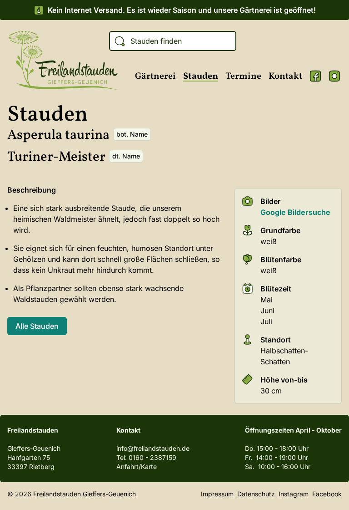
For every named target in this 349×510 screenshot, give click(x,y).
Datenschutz (256, 494)
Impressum (217, 494)
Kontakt (285, 76)
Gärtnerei (155, 76)
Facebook (315, 76)
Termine (243, 76)
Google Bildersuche (295, 212)
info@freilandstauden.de (152, 448)
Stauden (200, 76)
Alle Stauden (37, 326)
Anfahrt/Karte (136, 466)
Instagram (334, 76)
